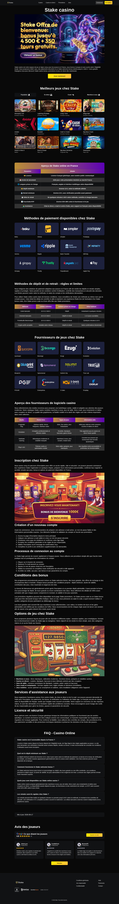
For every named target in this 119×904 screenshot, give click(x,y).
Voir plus (59, 863)
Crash (69, 94)
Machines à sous (92, 94)
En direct (47, 94)
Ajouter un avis (94, 835)
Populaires (24, 94)
